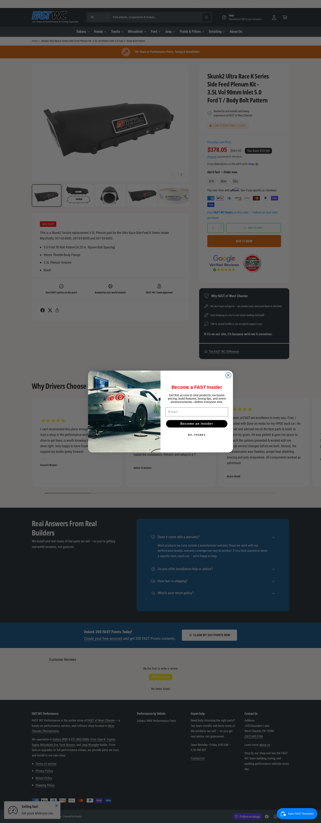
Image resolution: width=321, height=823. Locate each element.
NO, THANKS (197, 435)
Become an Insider (196, 423)
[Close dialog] (228, 375)
